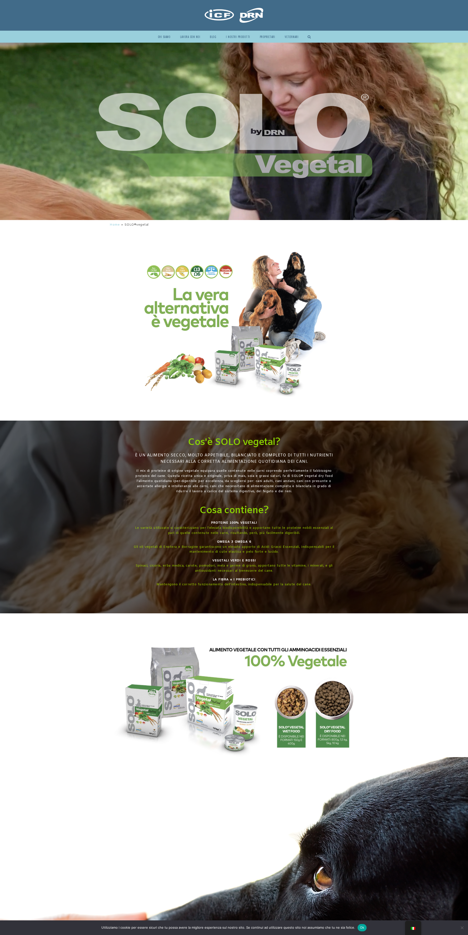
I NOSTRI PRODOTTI (238, 37)
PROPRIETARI (267, 37)
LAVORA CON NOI (190, 37)
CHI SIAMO (164, 37)
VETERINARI (291, 37)
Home (115, 225)
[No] (461, 927)
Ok (362, 927)
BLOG (213, 37)
